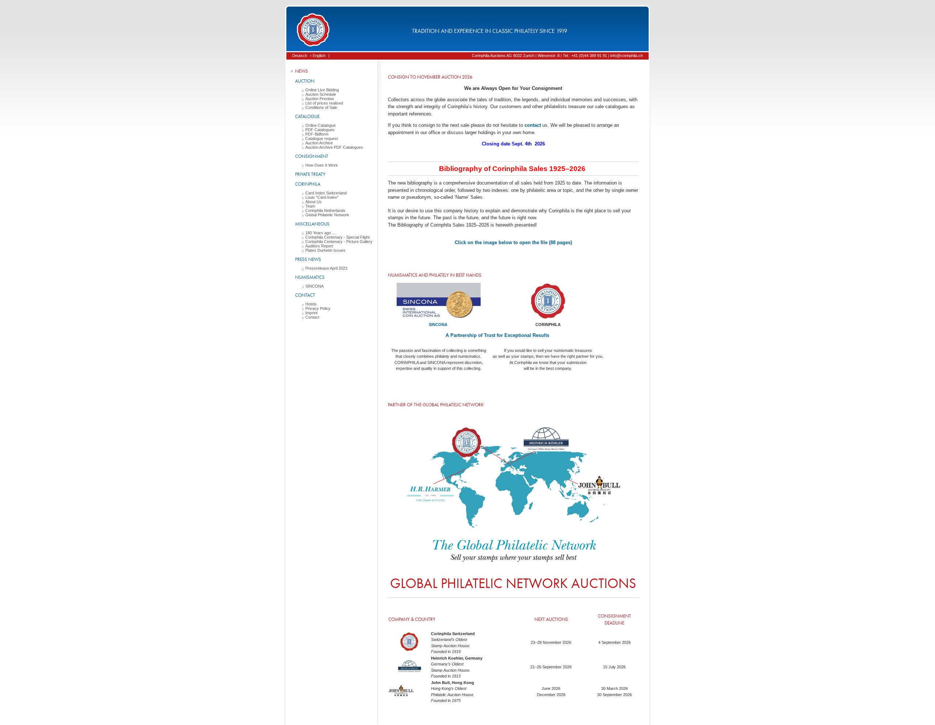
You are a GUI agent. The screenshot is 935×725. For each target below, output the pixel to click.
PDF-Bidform (316, 134)
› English (317, 55)
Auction (304, 81)
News (301, 71)
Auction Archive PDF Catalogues (334, 147)
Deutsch (299, 55)
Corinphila (307, 184)
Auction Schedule (320, 94)
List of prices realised (324, 103)
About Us (313, 202)
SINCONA (314, 286)
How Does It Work (321, 165)
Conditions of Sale (321, 107)
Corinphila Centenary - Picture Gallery (339, 241)
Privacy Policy (318, 308)
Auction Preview (319, 98)
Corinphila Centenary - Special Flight (337, 237)
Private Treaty (310, 174)
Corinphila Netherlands (325, 210)
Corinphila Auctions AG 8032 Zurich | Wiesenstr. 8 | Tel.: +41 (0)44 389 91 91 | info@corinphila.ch (557, 55)
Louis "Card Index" (322, 197)
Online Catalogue (320, 125)
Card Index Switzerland (326, 193)
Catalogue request (321, 138)
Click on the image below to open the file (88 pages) (513, 242)
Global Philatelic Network (327, 215)
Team (310, 206)
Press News (308, 259)
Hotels (311, 304)
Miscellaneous (312, 224)
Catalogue (307, 116)
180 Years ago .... (320, 233)
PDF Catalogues (320, 130)
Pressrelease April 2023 (326, 268)
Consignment (311, 156)
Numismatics (310, 277)
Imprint (311, 313)
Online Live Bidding (322, 90)
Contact (305, 295)
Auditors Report (319, 246)
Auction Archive (319, 143)
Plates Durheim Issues (325, 250)
